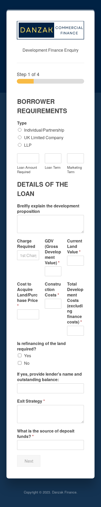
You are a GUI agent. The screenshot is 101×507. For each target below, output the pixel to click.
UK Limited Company (43, 137)
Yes (27, 356)
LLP (28, 145)
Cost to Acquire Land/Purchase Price (27, 294)
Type (22, 123)
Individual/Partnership (44, 130)
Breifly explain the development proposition (48, 208)
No (27, 363)
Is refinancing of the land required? (41, 346)
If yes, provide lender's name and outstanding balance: (49, 376)
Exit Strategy (31, 401)
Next (29, 461)
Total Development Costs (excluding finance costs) (75, 303)
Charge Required (26, 243)
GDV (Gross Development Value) (53, 251)
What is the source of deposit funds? (45, 433)
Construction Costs (53, 289)
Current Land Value (74, 246)
